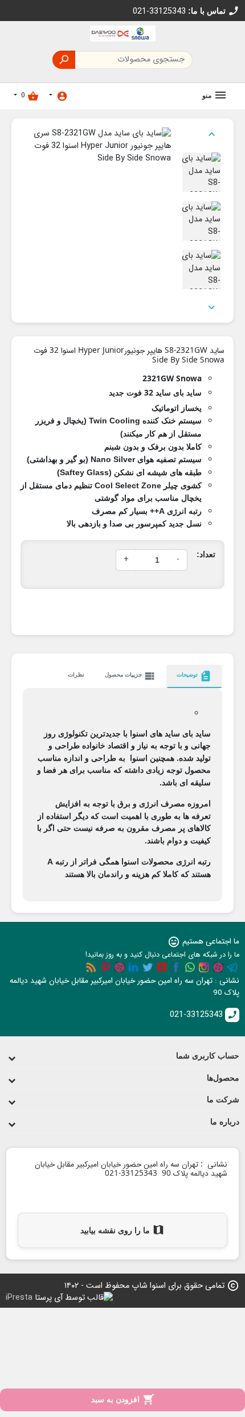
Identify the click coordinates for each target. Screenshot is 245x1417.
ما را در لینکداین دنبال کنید (133, 967)
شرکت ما (223, 1099)
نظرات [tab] (76, 675)
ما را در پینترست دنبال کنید (105, 967)
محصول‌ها (223, 1077)
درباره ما (224, 1121)
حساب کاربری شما (207, 1055)
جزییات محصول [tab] (130, 676)
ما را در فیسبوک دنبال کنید (176, 967)
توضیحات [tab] (194, 676)
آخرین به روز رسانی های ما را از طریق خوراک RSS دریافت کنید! (91, 967)
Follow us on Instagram (204, 967)
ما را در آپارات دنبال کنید (218, 967)
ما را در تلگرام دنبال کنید (232, 967)
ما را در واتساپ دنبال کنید (189, 967)
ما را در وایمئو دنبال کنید (119, 967)
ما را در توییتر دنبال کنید (147, 967)
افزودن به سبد (122, 1399)
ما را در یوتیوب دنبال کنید (162, 967)
